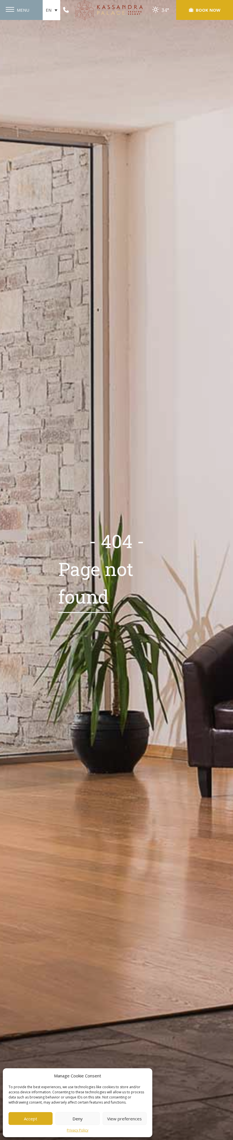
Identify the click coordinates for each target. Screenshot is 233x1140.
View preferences (124, 1119)
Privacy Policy (77, 1130)
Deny (77, 1119)
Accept (30, 1119)
